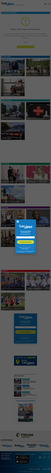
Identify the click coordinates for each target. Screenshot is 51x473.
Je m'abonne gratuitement (25, 242)
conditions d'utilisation (21, 251)
